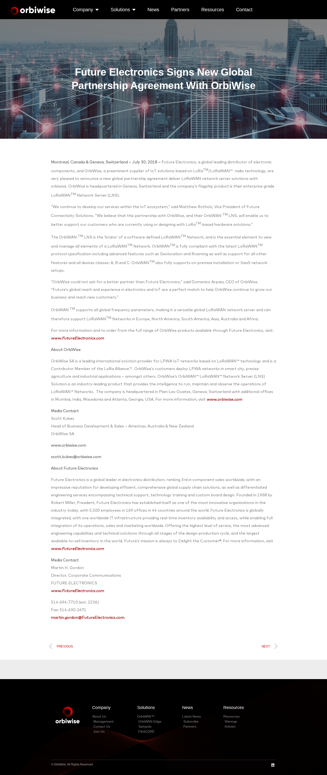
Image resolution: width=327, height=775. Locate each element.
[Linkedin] (273, 765)
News (153, 9)
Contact (244, 9)
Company (83, 9)
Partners (180, 9)
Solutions (120, 9)
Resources (212, 9)
